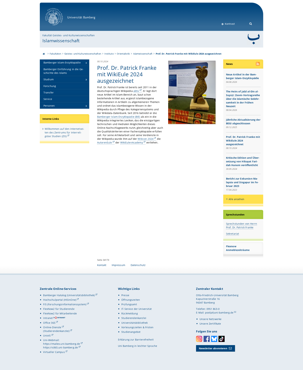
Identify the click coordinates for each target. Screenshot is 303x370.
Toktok (221, 339)
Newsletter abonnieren (213, 348)
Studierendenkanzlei (133, 318)
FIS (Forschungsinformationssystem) (64, 304)
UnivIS (47, 335)
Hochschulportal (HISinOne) (59, 299)
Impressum (118, 265)
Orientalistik (123, 53)
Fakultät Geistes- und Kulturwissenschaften (68, 35)
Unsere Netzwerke (210, 319)
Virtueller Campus (54, 352)
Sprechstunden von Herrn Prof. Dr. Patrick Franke (241, 225)
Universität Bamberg (57, 27)
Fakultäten (55, 53)
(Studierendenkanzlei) (56, 331)
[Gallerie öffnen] (192, 92)
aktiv (136, 91)
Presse (125, 295)
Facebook (207, 339)
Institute (108, 53)
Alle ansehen (236, 199)
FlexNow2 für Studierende (58, 309)
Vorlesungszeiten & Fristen (137, 327)
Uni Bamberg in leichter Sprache (137, 346)
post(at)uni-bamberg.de (219, 312)
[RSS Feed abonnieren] (258, 64)
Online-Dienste (52, 327)
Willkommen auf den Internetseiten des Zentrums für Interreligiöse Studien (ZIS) (64, 132)
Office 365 (49, 322)
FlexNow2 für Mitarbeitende (60, 313)
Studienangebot (130, 332)
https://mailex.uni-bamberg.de (61, 343)
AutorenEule (104, 142)
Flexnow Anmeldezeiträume (238, 248)
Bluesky (214, 339)
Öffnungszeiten (130, 299)
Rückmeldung (129, 313)
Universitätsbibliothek (134, 322)
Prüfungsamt (129, 304)
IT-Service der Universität (136, 309)
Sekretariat (232, 233)
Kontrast (229, 23)
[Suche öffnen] (251, 23)
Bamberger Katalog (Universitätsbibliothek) (69, 295)
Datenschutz (138, 265)
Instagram (199, 339)
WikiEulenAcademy (131, 142)
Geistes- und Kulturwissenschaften (82, 53)
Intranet (48, 318)
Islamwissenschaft (61, 40)
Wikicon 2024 (145, 138)
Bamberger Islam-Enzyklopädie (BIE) (118, 116)
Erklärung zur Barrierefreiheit (136, 339)
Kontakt (101, 265)
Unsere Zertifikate (210, 323)
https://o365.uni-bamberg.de (60, 347)
